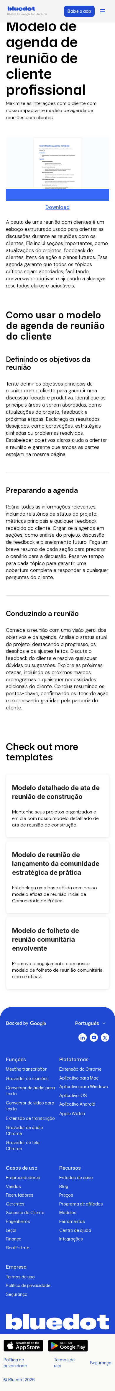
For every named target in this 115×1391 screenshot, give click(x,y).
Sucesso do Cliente (25, 1212)
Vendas (13, 1186)
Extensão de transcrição (30, 1118)
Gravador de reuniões (27, 1078)
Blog (63, 1186)
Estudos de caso (76, 1177)
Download (57, 207)
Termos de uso (20, 1277)
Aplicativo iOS (73, 1095)
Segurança (16, 1294)
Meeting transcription (26, 1069)
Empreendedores (23, 1177)
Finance (13, 1239)
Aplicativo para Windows (83, 1086)
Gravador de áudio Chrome (24, 1130)
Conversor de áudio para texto (30, 1090)
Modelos (67, 1212)
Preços (66, 1195)
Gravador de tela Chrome (23, 1145)
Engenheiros (18, 1221)
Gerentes (15, 1204)
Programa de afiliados (81, 1204)
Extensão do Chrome (80, 1069)
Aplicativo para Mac (78, 1078)
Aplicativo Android (77, 1104)
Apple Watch (72, 1113)
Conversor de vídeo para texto (30, 1106)
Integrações (71, 1239)
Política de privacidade (28, 1285)
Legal (11, 1230)
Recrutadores (19, 1195)
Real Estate (17, 1248)
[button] (102, 11)
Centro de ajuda (75, 1230)
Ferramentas (72, 1221)
